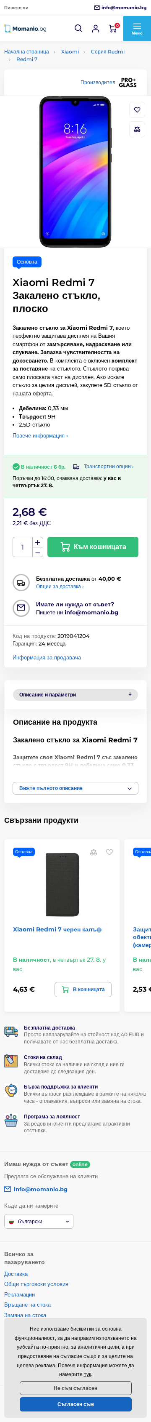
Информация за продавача (47, 657)
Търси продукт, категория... (58, 66)
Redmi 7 (26, 59)
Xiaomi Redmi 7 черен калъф (57, 929)
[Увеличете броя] (38, 542)
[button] (78, 28)
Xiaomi (70, 51)
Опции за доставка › (60, 586)
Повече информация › (40, 435)
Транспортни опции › (109, 466)
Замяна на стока (25, 1315)
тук (87, 1374)
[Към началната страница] (25, 29)
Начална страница (26, 51)
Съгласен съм (75, 1404)
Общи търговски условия (36, 1284)
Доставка (16, 1273)
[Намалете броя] (38, 552)
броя (23, 547)
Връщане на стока (27, 1304)
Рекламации (19, 1294)
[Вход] (95, 28)
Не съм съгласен (75, 1388)
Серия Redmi (108, 51)
